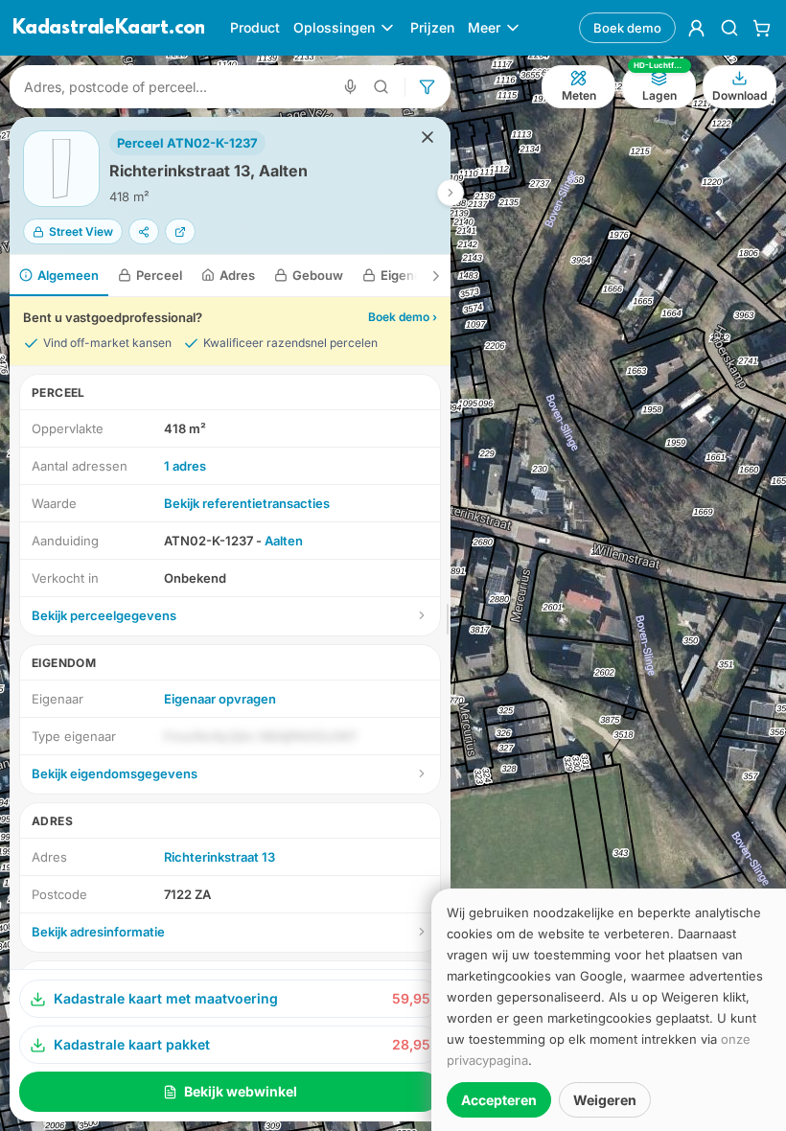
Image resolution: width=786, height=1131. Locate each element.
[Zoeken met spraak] (350, 87)
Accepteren (499, 1100)
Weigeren (604, 1100)
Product (255, 27)
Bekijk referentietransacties (247, 503)
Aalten (284, 540)
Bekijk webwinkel (240, 1091)
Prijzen (432, 27)
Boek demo (627, 27)
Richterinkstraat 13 (219, 857)
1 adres (185, 465)
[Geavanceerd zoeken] (381, 87)
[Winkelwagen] (761, 28)
